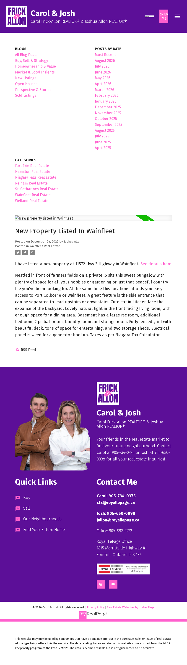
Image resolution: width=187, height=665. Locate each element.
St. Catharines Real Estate (37, 189)
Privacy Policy (95, 607)
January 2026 (106, 101)
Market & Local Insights (35, 72)
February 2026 (107, 95)
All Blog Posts (26, 55)
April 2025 (103, 148)
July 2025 (102, 136)
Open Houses (26, 84)
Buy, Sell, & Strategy (31, 60)
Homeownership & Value (35, 66)
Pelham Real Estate (31, 183)
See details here (155, 263)
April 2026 (103, 84)
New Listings (25, 78)
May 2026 (102, 78)
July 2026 (102, 66)
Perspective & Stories (33, 90)
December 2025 (108, 107)
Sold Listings (25, 95)
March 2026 (104, 90)
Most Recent (105, 55)
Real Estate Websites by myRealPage (131, 607)
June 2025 (103, 142)
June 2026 (103, 72)
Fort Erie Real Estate (32, 166)
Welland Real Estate (31, 201)
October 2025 (106, 118)
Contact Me (164, 16)
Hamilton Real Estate (32, 171)
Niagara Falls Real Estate (35, 177)
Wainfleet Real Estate (45, 246)
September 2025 (108, 124)
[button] (149, 16)
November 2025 (108, 113)
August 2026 (105, 60)
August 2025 (105, 130)
